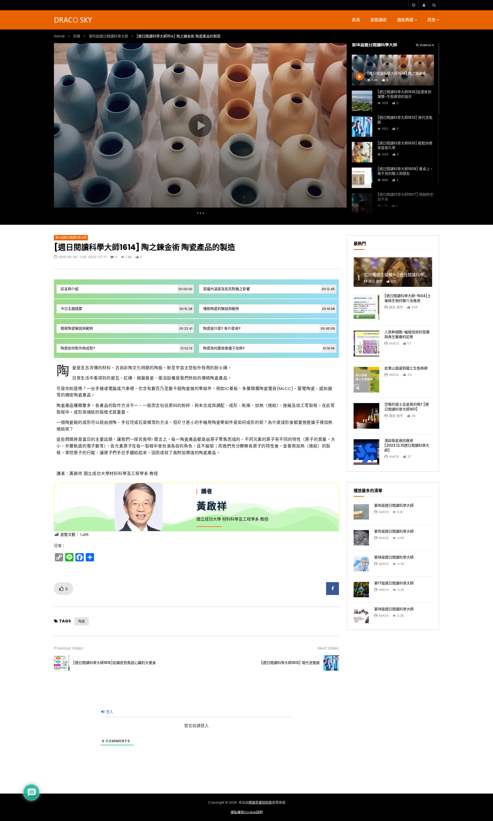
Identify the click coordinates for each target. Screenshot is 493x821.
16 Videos (424, 45)
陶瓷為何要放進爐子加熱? (269, 348)
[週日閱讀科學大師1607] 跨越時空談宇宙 (405, 197)
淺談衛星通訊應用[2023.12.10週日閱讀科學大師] (406, 445)
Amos (394, 343)
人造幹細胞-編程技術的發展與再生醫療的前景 (407, 334)
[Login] (424, 5)
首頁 (356, 20)
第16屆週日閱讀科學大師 (108, 36)
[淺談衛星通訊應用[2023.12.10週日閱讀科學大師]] (366, 452)
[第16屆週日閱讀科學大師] (361, 512)
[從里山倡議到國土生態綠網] (366, 380)
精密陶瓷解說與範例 (126, 328)
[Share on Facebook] (332, 588)
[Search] (434, 5)
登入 (109, 711)
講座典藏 (405, 20)
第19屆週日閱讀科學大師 (394, 609)
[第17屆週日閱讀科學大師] (361, 589)
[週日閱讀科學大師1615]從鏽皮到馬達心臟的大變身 (114, 662)
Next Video (328, 648)
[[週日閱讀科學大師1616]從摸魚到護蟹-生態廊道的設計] (362, 101)
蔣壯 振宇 (375, 281)
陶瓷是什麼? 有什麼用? (269, 328)
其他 (431, 20)
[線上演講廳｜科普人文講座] (73, 20)
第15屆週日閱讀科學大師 (394, 531)
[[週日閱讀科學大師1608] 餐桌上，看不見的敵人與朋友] (362, 178)
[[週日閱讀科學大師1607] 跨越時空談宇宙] (362, 203)
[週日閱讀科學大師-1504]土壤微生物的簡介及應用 (407, 298)
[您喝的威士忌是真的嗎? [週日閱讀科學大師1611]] (366, 416)
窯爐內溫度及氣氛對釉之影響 (269, 288)
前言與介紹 (126, 288)
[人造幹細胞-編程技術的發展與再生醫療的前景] (366, 343)
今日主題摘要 (126, 308)
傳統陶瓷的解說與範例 (269, 308)
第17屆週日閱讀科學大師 (394, 583)
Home (59, 36)
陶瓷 (81, 621)
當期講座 (378, 20)
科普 (76, 36)
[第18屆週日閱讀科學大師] (361, 563)
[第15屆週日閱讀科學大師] (361, 537)
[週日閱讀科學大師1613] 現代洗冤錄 (404, 120)
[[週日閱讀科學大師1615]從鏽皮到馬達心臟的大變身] (61, 663)
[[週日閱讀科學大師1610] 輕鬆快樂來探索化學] (362, 152)
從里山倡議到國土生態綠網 (406, 368)
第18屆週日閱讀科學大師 (394, 557)
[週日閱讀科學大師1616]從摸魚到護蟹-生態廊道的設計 (404, 94)
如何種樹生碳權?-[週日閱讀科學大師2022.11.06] (409, 275)
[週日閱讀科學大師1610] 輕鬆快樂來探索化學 (404, 146)
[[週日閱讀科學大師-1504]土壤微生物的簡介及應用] (366, 307)
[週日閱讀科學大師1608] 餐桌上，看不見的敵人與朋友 (405, 171)
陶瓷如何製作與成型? (126, 348)
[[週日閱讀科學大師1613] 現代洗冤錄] (362, 126)
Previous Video (68, 648)
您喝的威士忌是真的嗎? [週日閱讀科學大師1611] (406, 407)
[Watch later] (413, 5)
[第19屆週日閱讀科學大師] (361, 615)
